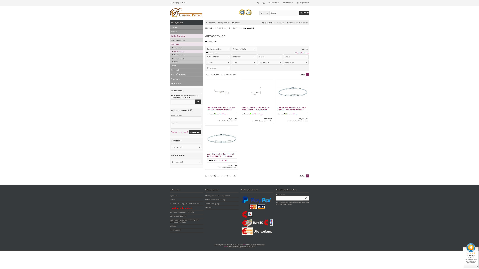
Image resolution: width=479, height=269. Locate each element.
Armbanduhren (178, 40)
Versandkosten (232, 121)
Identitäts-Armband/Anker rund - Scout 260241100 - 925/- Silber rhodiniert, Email (256, 109)
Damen (174, 27)
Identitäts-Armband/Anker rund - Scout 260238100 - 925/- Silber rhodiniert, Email (221, 109)
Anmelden (195, 132)
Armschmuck (179, 51)
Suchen (304, 13)
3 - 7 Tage (223, 114)
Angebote (175, 79)
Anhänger (178, 48)
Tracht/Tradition (178, 74)
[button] (264, 13)
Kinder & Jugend (178, 36)
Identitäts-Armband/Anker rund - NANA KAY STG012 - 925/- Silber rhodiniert (221, 156)
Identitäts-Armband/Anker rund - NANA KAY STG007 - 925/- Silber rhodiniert (292, 109)
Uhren (173, 66)
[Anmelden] (306, 198)
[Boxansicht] (303, 49)
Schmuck (176, 44)
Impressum (225, 23)
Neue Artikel (176, 83)
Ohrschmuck (179, 58)
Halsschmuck (179, 55)
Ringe (176, 62)
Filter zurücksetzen (302, 53)
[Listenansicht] (307, 49)
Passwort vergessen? (179, 132)
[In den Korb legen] (198, 102)
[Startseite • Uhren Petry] (186, 12)
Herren (174, 31)
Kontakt (212, 23)
